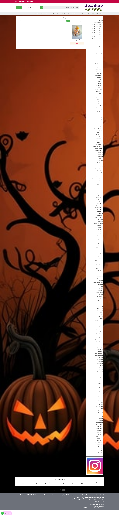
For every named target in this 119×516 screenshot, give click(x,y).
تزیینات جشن (100, 314)
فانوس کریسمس (98, 101)
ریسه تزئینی (100, 351)
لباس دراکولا (99, 185)
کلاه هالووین (100, 213)
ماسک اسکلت (99, 229)
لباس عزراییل (99, 191)
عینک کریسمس (99, 140)
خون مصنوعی (99, 428)
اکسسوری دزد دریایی (99, 306)
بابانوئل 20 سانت (98, 55)
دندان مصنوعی (100, 347)
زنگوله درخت (99, 93)
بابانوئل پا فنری (99, 71)
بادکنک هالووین (100, 278)
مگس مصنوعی (99, 333)
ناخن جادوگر (99, 440)
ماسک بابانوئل (100, 250)
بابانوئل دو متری (98, 63)
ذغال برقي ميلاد (100, 349)
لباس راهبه (101, 390)
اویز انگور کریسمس (98, 128)
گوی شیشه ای (99, 144)
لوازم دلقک (101, 420)
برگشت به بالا (58, 490)
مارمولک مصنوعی (98, 331)
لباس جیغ (101, 381)
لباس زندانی (100, 392)
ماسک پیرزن (99, 231)
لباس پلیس (101, 375)
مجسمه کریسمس (98, 122)
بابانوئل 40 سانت (98, 65)
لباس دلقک (99, 187)
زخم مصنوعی (99, 430)
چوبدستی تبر (99, 296)
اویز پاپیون (100, 81)
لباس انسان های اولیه (99, 371)
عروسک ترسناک (100, 276)
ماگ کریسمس (99, 138)
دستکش (101, 312)
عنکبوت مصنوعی (98, 329)
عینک (102, 450)
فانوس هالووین (99, 264)
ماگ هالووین (99, 211)
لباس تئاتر (101, 377)
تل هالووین (99, 438)
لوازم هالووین (37, 13)
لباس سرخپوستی (100, 394)
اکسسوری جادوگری (99, 292)
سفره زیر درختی (99, 107)
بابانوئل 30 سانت (98, 57)
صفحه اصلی (101, 13)
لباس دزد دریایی (100, 386)
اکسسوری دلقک (100, 308)
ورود (33, 7)
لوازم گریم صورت (98, 436)
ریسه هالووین (100, 252)
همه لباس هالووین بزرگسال (96, 181)
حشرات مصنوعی (99, 325)
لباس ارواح (101, 369)
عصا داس (100, 298)
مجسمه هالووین (98, 260)
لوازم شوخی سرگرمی (99, 304)
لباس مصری (100, 408)
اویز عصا (100, 87)
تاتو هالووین (100, 254)
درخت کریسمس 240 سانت (96, 36)
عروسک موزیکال (100, 359)
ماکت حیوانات (100, 446)
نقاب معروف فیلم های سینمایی (96, 248)
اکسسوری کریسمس (98, 148)
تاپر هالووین (99, 209)
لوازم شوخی (100, 412)
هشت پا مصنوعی (98, 339)
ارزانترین (63, 21)
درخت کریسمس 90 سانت (97, 26)
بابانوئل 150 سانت (98, 59)
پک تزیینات (99, 130)
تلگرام (96, 483)
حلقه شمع (100, 116)
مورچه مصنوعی (99, 335)
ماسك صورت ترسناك (44, 13)
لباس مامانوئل (100, 156)
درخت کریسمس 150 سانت (96, 30)
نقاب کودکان (100, 221)
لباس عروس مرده (99, 398)
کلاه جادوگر (101, 274)
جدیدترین (68, 21)
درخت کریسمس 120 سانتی (97, 28)
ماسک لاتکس (99, 243)
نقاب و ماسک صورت (98, 223)
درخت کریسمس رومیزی (97, 45)
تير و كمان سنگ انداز (99, 321)
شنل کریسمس (100, 154)
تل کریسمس (99, 110)
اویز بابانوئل (99, 112)
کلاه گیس (101, 367)
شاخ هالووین (100, 284)
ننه (101, 164)
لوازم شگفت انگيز (99, 422)
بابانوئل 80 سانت (98, 67)
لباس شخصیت (99, 176)
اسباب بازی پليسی (99, 448)
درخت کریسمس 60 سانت (97, 24)
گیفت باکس (99, 83)
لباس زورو (100, 189)
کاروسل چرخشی (99, 118)
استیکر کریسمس (98, 75)
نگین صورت (99, 426)
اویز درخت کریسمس (98, 124)
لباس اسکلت (99, 183)
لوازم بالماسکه (100, 416)
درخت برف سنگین (98, 41)
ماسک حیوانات (99, 237)
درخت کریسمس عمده (99, 455)
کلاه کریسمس (100, 152)
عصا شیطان (99, 300)
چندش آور (101, 323)
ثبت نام (29, 7)
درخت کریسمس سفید (97, 43)
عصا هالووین (100, 361)
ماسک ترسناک (99, 235)
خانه (84, 18)
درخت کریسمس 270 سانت (96, 38)
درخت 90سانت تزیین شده (97, 51)
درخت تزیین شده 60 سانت (96, 49)
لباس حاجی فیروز (98, 217)
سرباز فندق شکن (98, 103)
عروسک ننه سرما (100, 160)
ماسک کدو (100, 241)
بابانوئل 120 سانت (98, 69)
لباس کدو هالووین (99, 406)
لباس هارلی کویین (98, 193)
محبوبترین (77, 21)
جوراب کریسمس (98, 89)
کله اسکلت (100, 266)
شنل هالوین (60, 13)
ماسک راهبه (99, 239)
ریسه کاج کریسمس (98, 99)
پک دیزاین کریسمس (98, 114)
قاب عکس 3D (100, 414)
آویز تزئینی (101, 365)
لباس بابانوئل (84, 13)
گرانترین (58, 21)
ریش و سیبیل (99, 432)
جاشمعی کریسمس (98, 132)
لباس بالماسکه (100, 373)
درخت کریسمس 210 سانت (97, 34)
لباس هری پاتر (99, 174)
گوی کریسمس (99, 85)
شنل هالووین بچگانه (98, 168)
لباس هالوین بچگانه (98, 197)
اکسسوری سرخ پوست (98, 310)
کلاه (102, 345)
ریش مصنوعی (100, 290)
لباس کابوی (101, 404)
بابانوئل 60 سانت (98, 61)
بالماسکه (100, 227)
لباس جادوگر (100, 379)
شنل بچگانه (99, 170)
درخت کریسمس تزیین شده (97, 47)
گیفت (100, 79)
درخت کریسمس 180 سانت (96, 32)
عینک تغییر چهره (100, 363)
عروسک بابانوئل (76, 13)
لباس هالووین (53, 13)
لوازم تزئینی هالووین (98, 258)
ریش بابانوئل (99, 134)
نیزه (101, 302)
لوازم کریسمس (68, 13)
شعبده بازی (101, 357)
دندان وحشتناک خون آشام (98, 282)
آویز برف (100, 126)
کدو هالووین (100, 256)
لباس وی (100, 195)
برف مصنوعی (99, 77)
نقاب (102, 286)
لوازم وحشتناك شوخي (99, 442)
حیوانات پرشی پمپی (99, 341)
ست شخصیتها (100, 410)
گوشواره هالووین (98, 205)
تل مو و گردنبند (100, 317)
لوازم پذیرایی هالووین (98, 207)
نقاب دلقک (99, 225)
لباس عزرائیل (100, 400)
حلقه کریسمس (99, 105)
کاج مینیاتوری (99, 120)
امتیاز (72, 21)
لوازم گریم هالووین (98, 424)
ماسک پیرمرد (99, 233)
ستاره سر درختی (99, 97)
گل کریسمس (99, 142)
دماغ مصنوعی (100, 343)
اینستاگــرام (84, 483)
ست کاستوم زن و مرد (99, 355)
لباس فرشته (101, 402)
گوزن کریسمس (100, 158)
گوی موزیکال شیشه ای (97, 146)
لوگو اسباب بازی (100, 444)
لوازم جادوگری (100, 418)
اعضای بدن (101, 288)
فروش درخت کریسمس (93, 13)
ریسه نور (100, 95)
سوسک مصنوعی (98, 327)
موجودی (54, 21)
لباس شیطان (100, 396)
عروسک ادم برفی (99, 162)
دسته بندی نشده (100, 452)
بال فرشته (101, 272)
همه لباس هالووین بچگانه (97, 179)
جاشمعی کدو (99, 262)
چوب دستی (100, 294)
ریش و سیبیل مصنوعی (98, 353)
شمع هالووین (99, 268)
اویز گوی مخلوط (99, 91)
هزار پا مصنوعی (99, 337)
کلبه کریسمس (99, 136)
